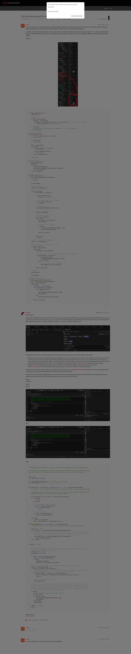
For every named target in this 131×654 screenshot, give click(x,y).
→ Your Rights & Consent (76, 16)
